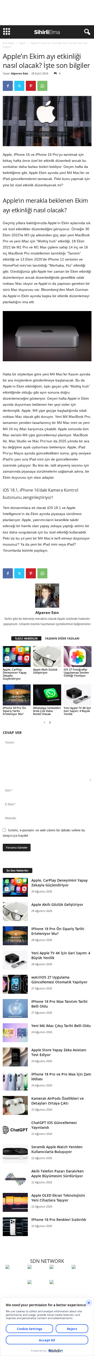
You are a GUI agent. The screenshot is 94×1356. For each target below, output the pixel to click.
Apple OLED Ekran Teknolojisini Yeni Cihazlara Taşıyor (58, 1198)
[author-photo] (47, 595)
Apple (22, 43)
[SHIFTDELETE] (15, 1276)
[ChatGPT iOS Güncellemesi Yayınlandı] (15, 1129)
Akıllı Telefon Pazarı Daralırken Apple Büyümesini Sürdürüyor (57, 1173)
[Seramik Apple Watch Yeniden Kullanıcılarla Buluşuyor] (15, 1153)
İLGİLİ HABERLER (26, 638)
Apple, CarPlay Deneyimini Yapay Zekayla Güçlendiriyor (15, 674)
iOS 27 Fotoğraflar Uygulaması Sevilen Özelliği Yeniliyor (76, 672)
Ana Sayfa (8, 43)
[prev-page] (44, 722)
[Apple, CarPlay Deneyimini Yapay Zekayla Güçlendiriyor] (17, 656)
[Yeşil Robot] (59, 1276)
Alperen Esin (19, 73)
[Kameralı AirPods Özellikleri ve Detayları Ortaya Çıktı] (15, 1105)
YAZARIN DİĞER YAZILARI (62, 638)
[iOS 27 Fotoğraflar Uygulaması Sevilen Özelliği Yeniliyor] (77, 656)
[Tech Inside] (81, 1276)
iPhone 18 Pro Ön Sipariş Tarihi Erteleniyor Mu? (14, 711)
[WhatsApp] (42, 86)
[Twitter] (19, 86)
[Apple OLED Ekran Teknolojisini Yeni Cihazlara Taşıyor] (15, 1202)
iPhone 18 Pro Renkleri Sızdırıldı (58, 1219)
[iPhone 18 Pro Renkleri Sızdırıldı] (15, 1226)
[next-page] (50, 722)
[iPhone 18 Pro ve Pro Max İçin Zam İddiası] (15, 1081)
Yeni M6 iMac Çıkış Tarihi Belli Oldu (61, 1025)
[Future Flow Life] (59, 1291)
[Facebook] (8, 86)
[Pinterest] (31, 86)
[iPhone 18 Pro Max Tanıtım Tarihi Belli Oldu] (15, 1008)
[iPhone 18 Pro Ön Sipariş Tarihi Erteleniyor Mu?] (17, 694)
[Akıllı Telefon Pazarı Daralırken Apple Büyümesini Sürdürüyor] (15, 1178)
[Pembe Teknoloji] (37, 1291)
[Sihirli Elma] (37, 1276)
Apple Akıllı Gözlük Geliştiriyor (45, 671)
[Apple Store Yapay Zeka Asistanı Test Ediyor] (15, 1056)
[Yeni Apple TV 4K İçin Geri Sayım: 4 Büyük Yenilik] (77, 694)
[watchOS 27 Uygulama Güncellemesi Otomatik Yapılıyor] (15, 984)
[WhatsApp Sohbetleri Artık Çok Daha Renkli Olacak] (47, 694)
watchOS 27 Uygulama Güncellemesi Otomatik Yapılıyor (59, 979)
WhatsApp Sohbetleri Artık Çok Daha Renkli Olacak (47, 711)
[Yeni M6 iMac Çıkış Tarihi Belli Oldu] (15, 1032)
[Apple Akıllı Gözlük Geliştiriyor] (47, 656)
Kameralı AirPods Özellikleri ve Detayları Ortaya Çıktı (57, 1101)
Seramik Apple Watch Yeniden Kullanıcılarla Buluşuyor (56, 1149)
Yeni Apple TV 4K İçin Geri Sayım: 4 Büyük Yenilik (77, 711)
